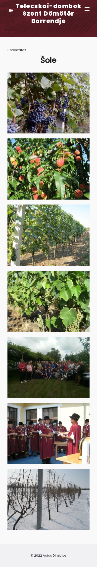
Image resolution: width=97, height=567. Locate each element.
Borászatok (16, 50)
